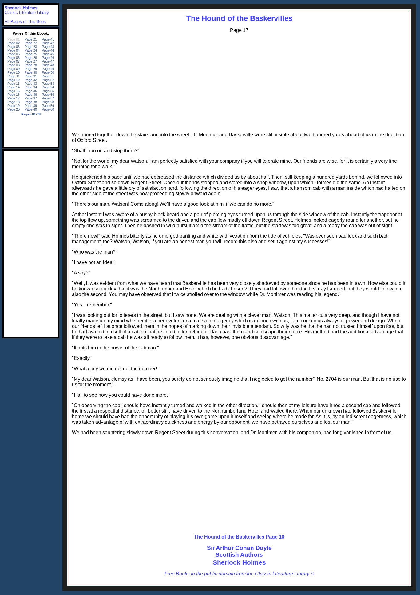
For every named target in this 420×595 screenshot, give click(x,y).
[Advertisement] (239, 81)
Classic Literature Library (27, 12)
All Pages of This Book (25, 21)
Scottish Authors (239, 554)
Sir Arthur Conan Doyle (239, 548)
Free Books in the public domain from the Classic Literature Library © (239, 573)
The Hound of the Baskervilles (239, 18)
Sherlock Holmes (239, 562)
